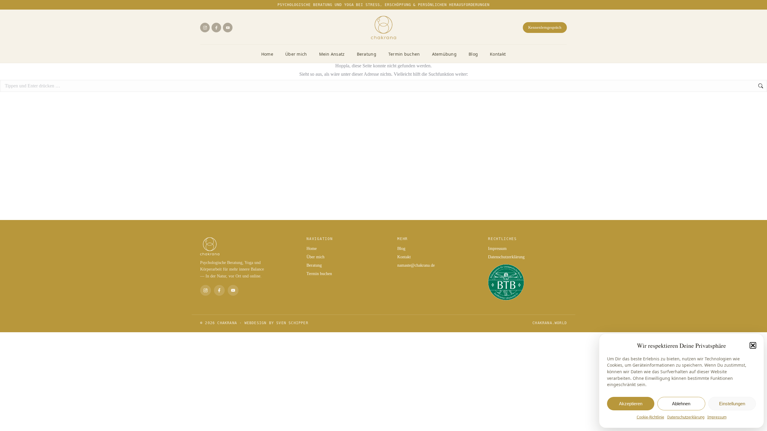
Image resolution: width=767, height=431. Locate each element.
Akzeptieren (630, 403)
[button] (753, 345)
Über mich (296, 54)
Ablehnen (681, 403)
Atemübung (444, 54)
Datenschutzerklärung (685, 417)
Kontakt (498, 54)
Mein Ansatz (332, 54)
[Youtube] (227, 27)
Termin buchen (404, 54)
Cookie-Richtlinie (650, 417)
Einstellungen (732, 403)
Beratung (366, 54)
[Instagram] (205, 27)
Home (267, 54)
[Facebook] (216, 27)
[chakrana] (247, 246)
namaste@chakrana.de (416, 265)
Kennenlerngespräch (544, 27)
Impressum (717, 417)
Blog (473, 54)
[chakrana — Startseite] (383, 27)
